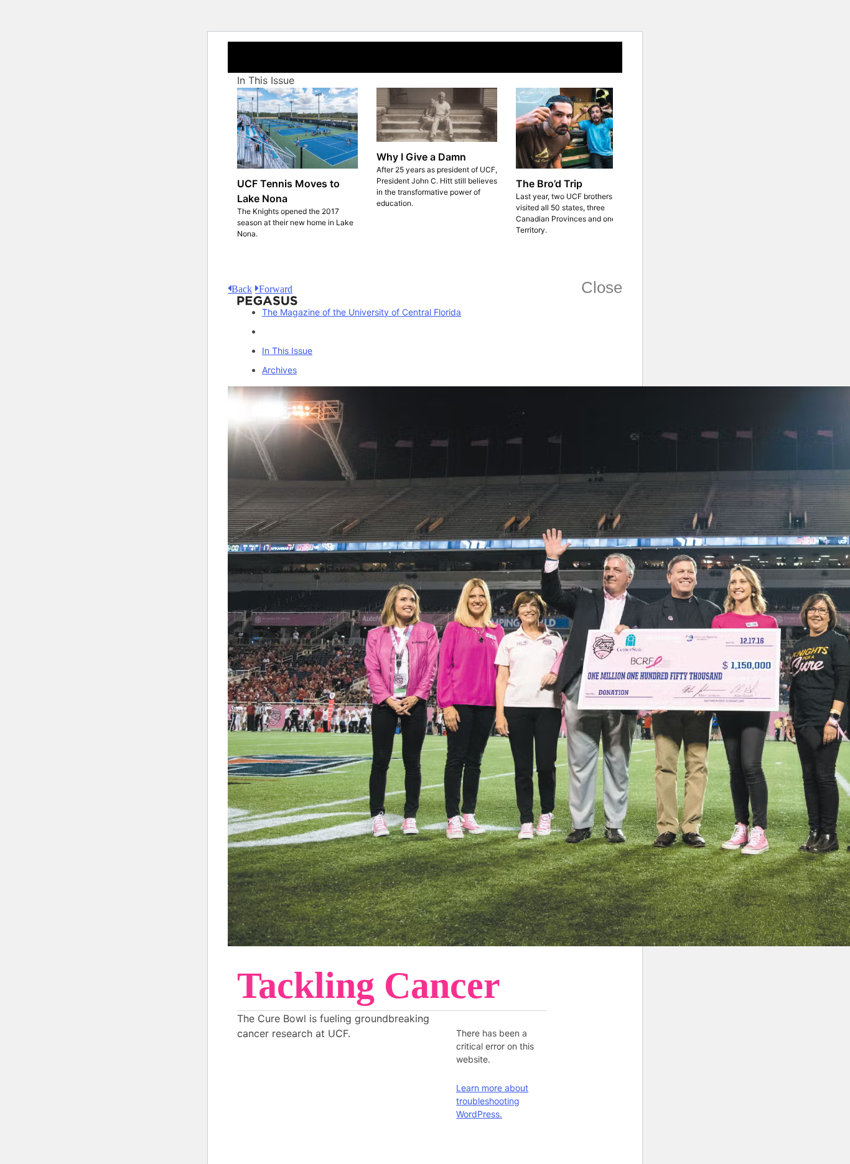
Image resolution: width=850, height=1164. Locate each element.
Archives (279, 370)
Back (241, 288)
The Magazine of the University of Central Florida (361, 312)
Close (601, 287)
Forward (275, 288)
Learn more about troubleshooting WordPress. (492, 1101)
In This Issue (287, 350)
